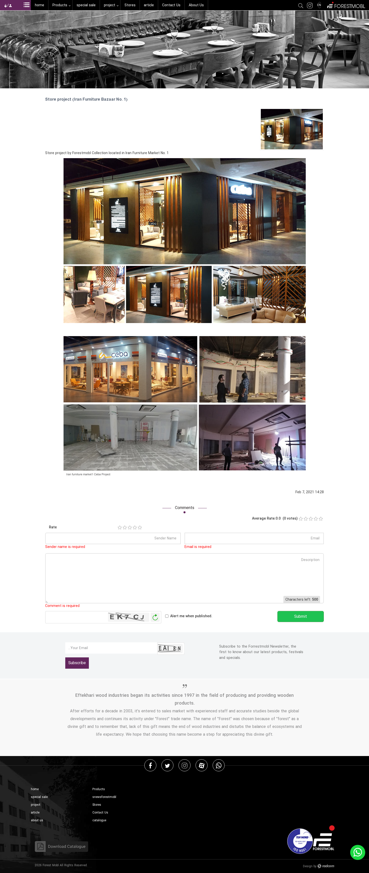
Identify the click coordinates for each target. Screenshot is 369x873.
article (35, 812)
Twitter (167, 765)
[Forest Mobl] (345, 4)
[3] (130, 527)
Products (98, 789)
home (35, 789)
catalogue (99, 820)
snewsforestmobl (104, 797)
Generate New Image (155, 617)
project (35, 804)
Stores (96, 804)
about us (37, 820)
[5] (140, 527)
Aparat (202, 765)
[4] (135, 527)
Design (308, 866)
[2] (124, 527)
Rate (53, 527)
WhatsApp (218, 765)
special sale (39, 797)
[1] (119, 527)
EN (319, 5)
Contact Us (100, 812)
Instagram (184, 765)
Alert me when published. (191, 616)
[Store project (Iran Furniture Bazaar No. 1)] (292, 129)
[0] (300, 519)
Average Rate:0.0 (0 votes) (275, 518)
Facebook (150, 765)
